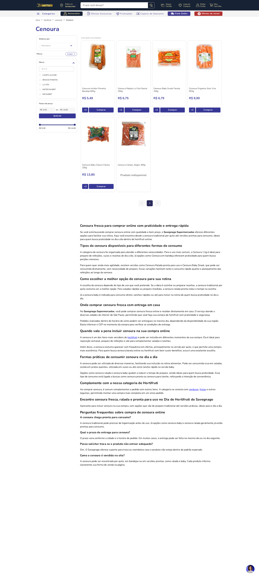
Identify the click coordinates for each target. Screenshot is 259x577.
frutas (203, 389)
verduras (193, 389)
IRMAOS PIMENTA (50, 80)
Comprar (101, 109)
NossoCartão (169, 5)
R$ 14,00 (72, 128)
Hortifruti (47, 20)
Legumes (58, 20)
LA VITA (45, 84)
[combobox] (117, 5)
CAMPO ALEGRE (49, 75)
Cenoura (69, 20)
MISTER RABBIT (49, 89)
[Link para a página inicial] (38, 20)
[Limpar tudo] (71, 54)
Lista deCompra (186, 5)
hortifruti (132, 337)
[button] (57, 63)
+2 (85, 109)
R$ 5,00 (42, 128)
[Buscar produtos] (151, 5)
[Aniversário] (45, 5)
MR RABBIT (47, 94)
